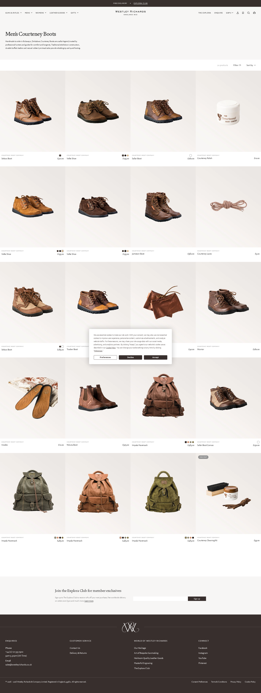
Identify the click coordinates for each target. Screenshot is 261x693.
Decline (130, 357)
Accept (155, 357)
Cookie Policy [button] (111, 348)
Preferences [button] (98, 351)
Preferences (105, 357)
